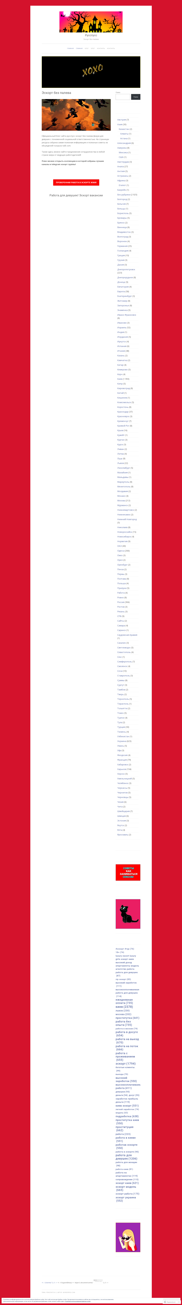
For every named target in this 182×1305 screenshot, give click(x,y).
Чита (119, 806)
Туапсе (120, 717)
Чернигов (122, 792)
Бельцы (121, 208)
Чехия (120, 802)
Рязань (121, 611)
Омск (120, 555)
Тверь (120, 694)
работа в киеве (126, 1139)
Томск (120, 713)
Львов (120, 463)
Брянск (121, 222)
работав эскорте (126, 1146)
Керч (119, 374)
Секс (119, 657)
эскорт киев (127, 1183)
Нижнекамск (123, 514)
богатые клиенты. (125, 1069)
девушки (123, 1092)
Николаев (122, 527)
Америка (121, 147)
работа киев (124, 1169)
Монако (121, 495)
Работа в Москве (127, 1028)
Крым (120, 430)
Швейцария (123, 811)
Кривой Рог (123, 425)
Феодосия (122, 755)
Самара (121, 625)
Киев (119, 378)
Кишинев (122, 397)
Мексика (123, 152)
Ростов (120, 606)
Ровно (120, 597)
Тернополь (123, 699)
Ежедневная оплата (124, 1001)
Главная (70, 48)
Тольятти (122, 708)
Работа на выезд (127, 1041)
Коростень (122, 407)
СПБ (119, 616)
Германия (122, 246)
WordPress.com (69, 1292)
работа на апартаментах (127, 1174)
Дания (120, 264)
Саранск (121, 630)
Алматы (124, 133)
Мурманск (122, 505)
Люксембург (123, 467)
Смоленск (122, 666)
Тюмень (121, 731)
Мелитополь (123, 486)
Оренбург (122, 564)
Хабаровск (122, 764)
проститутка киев (127, 1121)
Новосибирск (124, 536)
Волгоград (122, 236)
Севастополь (124, 652)
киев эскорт (127, 1105)
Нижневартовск (125, 509)
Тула (119, 722)
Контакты (101, 48)
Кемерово (122, 369)
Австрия (121, 119)
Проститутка (127, 1017)
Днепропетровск (126, 269)
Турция (121, 727)
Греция (121, 255)
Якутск (120, 825)
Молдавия (122, 491)
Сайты (120, 620)
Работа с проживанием (125, 1056)
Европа (121, 291)
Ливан (120, 449)
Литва (120, 453)
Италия (121, 350)
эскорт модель (126, 1188)
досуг (134, 1095)
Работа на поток (127, 1048)
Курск (120, 444)
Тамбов (121, 689)
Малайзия (122, 472)
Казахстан (124, 129)
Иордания (122, 336)
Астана (123, 138)
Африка (121, 180)
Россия (120, 602)
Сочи (119, 671)
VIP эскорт (123, 979)
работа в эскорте (127, 1152)
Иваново (122, 322)
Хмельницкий (124, 778)
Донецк (121, 282)
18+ (120, 952)
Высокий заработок (126, 984)
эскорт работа (127, 1193)
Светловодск (123, 647)
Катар (120, 364)
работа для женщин (126, 1164)
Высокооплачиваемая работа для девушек (127, 992)
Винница (122, 227)
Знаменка (122, 310)
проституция (124, 1128)
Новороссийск (124, 532)
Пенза (120, 569)
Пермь (120, 574)
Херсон (121, 773)
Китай (120, 393)
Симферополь (124, 661)
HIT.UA (95, 1280)
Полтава (121, 578)
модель (122, 1113)
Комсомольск (124, 402)
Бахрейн (121, 189)
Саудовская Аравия (127, 634)
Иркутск (121, 341)
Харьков (121, 769)
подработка (127, 1116)
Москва (121, 500)
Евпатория (123, 286)
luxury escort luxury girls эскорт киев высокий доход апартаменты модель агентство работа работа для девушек (127, 966)
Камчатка (122, 360)
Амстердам (123, 161)
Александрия (124, 143)
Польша (121, 583)
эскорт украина (126, 1199)
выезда (122, 1074)
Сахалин (121, 642)
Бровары (122, 217)
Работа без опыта (124, 1023)
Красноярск (123, 416)
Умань (120, 745)
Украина (121, 741)
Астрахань (122, 175)
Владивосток (124, 232)
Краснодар (122, 411)
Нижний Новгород (127, 519)
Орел (120, 560)
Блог (87, 48)
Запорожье (123, 305)
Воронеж (122, 241)
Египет (122, 185)
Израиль (121, 327)
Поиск (118, 92)
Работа (121, 592)
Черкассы (122, 787)
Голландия (122, 250)
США (121, 157)
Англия (121, 171)
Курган (120, 439)
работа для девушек (126, 1157)
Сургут (120, 685)
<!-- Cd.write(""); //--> (49, 1282)
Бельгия (121, 203)
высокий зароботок (126, 1079)
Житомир (122, 300)
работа (123, 1134)
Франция (122, 759)
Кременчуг (122, 421)
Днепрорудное (125, 277)
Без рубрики (123, 194)
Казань (121, 355)
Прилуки (121, 588)
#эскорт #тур (125, 949)
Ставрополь (123, 675)
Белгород (122, 199)
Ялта (119, 830)
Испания (121, 346)
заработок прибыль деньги (127, 1100)
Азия (119, 124)
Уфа (119, 750)
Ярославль (122, 834)
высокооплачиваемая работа (130, 1086)
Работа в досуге (127, 1033)
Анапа (120, 166)
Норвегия (122, 541)
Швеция (121, 816)
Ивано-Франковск (126, 314)
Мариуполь (123, 481)
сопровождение (127, 1179)
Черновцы (122, 797)
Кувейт (121, 435)
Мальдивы (122, 477)
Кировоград (123, 388)
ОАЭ (119, 546)
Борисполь (123, 213)
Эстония (121, 820)
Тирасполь (123, 703)
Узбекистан (123, 736)
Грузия (120, 260)
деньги (122, 1095)
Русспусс (91, 35)
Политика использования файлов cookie (78, 1301)
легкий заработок (127, 1109)
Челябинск (122, 783)
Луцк (119, 458)
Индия (120, 332)
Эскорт (126, 1063)
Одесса (120, 550)
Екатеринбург (124, 296)
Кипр (120, 383)
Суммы (120, 680)
